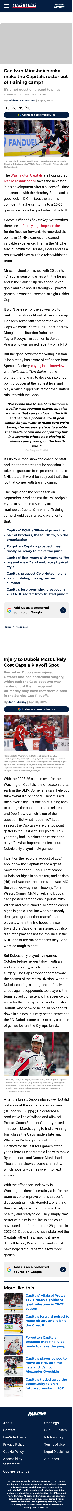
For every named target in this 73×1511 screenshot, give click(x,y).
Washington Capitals (27, 175)
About (7, 1423)
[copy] (27, 107)
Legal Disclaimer (57, 1452)
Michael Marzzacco (21, 100)
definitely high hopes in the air (42, 226)
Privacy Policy (13, 1444)
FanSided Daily (14, 1437)
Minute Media (23, 1481)
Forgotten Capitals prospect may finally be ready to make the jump (34, 548)
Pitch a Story (54, 1437)
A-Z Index (51, 1459)
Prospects (22, 626)
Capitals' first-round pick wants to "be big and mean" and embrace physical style (38, 562)
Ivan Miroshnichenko (20, 181)
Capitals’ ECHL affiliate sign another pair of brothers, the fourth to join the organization (37, 535)
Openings (51, 1423)
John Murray (17, 702)
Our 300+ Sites (55, 1430)
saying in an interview (47, 366)
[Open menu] (6, 5)
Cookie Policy (13, 1452)
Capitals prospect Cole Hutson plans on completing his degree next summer (36, 578)
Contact (9, 1430)
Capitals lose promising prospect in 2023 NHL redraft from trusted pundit (37, 592)
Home (7, 626)
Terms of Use (54, 1444)
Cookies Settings (16, 1471)
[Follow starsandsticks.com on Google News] (63, 610)
